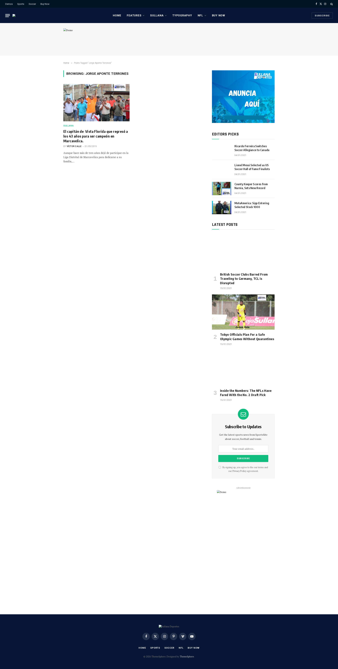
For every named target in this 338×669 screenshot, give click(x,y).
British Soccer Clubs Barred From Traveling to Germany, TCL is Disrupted (244, 278)
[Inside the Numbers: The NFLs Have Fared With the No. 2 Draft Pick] (243, 368)
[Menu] (7, 16)
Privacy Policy (239, 471)
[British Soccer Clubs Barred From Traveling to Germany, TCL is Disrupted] (243, 251)
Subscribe (322, 15)
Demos (9, 4)
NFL (200, 15)
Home (117, 15)
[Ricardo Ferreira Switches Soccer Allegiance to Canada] (221, 150)
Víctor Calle (74, 146)
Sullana (157, 15)
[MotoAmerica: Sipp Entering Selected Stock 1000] (221, 207)
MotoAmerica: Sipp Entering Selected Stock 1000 (251, 205)
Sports (20, 4)
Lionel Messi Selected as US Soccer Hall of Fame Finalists (252, 167)
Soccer (32, 4)
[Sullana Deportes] (16, 15)
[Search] (331, 4)
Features (134, 15)
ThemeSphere (187, 656)
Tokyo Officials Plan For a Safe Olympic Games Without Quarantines (247, 336)
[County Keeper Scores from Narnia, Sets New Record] (221, 188)
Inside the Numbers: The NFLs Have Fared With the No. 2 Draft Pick (245, 392)
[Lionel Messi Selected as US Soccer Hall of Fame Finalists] (221, 169)
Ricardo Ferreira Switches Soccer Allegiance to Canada (252, 148)
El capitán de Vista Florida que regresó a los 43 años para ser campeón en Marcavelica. (95, 136)
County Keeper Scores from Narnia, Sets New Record (251, 186)
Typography (182, 15)
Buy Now (44, 4)
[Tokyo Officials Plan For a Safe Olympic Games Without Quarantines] (243, 312)
